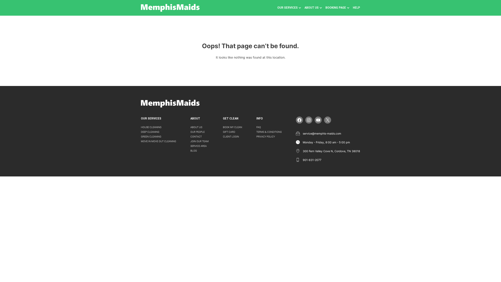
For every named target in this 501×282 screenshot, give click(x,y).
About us (312, 7)
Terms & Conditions (269, 131)
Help (356, 7)
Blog (193, 150)
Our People (197, 131)
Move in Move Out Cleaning (158, 141)
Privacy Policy (265, 136)
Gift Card (229, 131)
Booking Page (335, 7)
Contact (196, 136)
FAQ (258, 127)
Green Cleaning (151, 136)
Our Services (287, 7)
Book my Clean (232, 127)
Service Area (198, 146)
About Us (196, 127)
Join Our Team (199, 141)
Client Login (231, 136)
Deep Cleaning (150, 131)
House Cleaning (151, 127)
